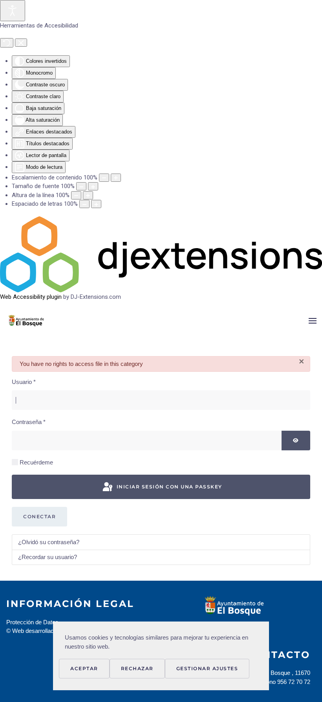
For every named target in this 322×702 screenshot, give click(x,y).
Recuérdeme (36, 462)
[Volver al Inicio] (38, 320)
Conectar (39, 516)
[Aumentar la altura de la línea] (88, 195)
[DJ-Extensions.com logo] (161, 254)
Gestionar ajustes (207, 668)
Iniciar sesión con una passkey (168, 487)
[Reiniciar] (6, 43)
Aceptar (84, 668)
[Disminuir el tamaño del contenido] (104, 178)
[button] (313, 320)
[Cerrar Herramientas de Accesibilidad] (21, 42)
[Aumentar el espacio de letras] (96, 204)
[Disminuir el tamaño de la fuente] (81, 186)
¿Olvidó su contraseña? (48, 542)
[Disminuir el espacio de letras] (84, 204)
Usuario (24, 381)
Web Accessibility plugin (31, 296)
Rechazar (137, 668)
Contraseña (29, 422)
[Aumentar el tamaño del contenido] (116, 178)
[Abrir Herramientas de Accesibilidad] (12, 10)
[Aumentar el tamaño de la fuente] (93, 186)
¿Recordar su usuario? (47, 557)
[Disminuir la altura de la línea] (76, 195)
